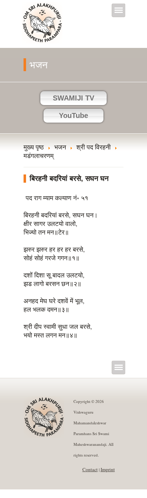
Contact (90, 469)
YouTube (73, 115)
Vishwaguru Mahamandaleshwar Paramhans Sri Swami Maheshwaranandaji (43, 27)
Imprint (108, 469)
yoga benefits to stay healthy (36, 493)
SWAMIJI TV (73, 98)
